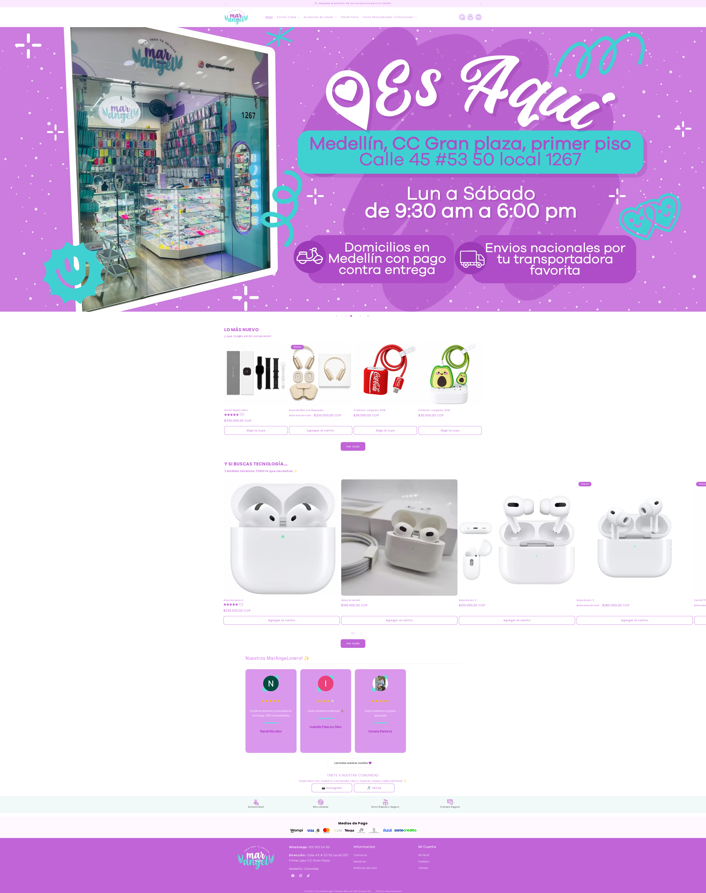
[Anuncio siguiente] (480, 3)
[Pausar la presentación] (369, 316)
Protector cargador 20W (434, 410)
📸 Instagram (332, 788)
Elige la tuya (256, 430)
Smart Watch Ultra (236, 410)
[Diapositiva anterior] (337, 316)
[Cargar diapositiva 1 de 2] (345, 316)
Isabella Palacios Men (326, 727)
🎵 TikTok (374, 788)
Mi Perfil (423, 855)
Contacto (360, 855)
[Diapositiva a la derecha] (361, 633)
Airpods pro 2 (468, 600)
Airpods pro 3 (585, 600)
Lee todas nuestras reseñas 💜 (353, 763)
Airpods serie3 (350, 600)
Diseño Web (342, 891)
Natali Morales (271, 731)
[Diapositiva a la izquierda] (345, 633)
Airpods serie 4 (233, 600)
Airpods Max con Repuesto (306, 410)
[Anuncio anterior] (226, 3)
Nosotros (360, 862)
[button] (288, 17)
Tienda (423, 868)
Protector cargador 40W (370, 410)
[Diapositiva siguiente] (360, 316)
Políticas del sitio (365, 868)
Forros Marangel (323, 891)
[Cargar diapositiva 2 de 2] (351, 316)
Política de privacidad (389, 891)
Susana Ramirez (380, 731)
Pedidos (423, 862)
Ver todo (353, 446)
